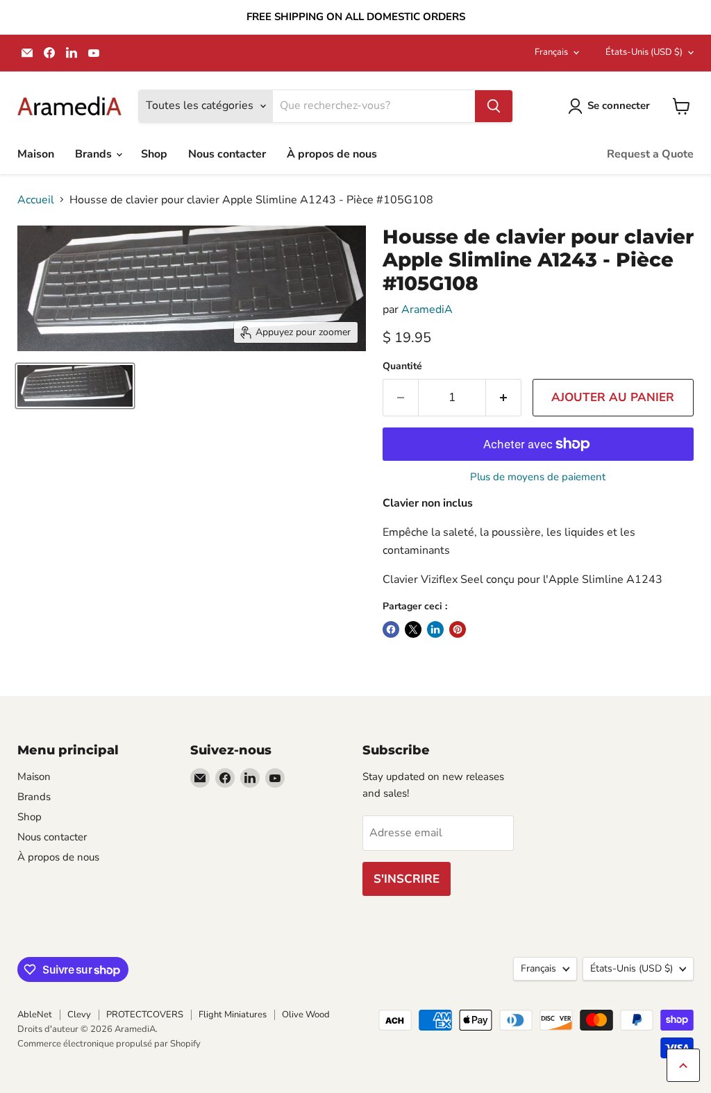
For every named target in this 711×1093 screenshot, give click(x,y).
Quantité (402, 366)
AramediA (427, 309)
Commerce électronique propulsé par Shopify (109, 1043)
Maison (35, 154)
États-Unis (644, 52)
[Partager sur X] (413, 629)
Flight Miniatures (233, 1014)
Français (551, 52)
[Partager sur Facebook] (391, 629)
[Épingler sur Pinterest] (457, 629)
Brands (95, 154)
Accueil (35, 200)
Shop (154, 154)
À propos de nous (332, 154)
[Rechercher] (493, 106)
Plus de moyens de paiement (537, 477)
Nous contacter (227, 154)
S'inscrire (407, 879)
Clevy (79, 1014)
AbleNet (34, 1014)
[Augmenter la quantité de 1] (503, 397)
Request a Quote (650, 154)
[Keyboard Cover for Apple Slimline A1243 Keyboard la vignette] (75, 386)
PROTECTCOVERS (144, 1014)
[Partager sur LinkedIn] (435, 629)
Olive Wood (306, 1014)
